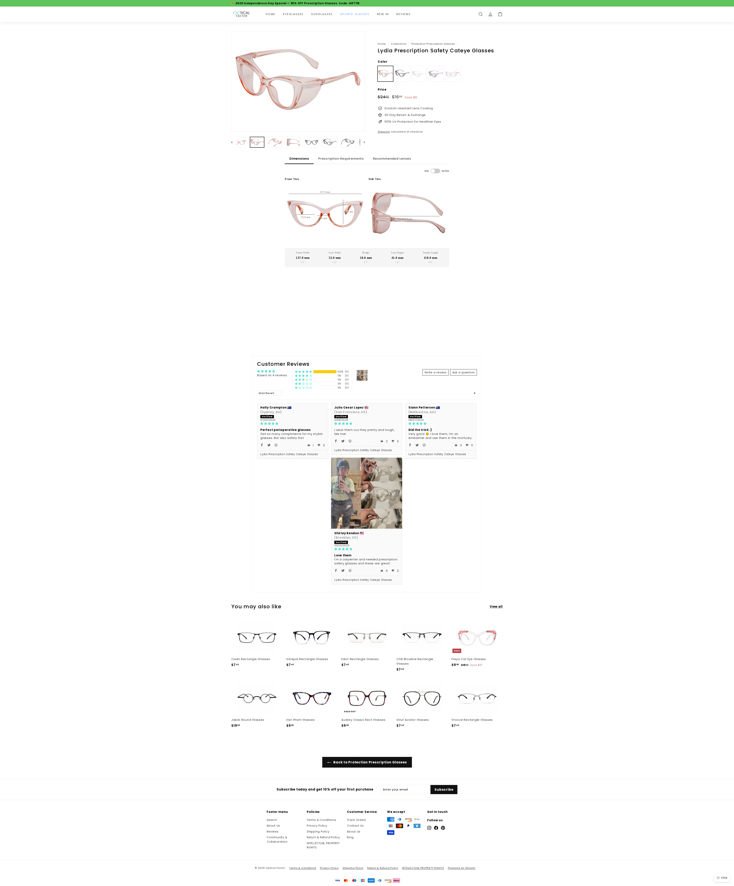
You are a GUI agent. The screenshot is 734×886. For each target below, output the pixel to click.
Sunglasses (322, 14)
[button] (303, 371)
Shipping (384, 131)
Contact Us (355, 826)
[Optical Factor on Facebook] (436, 827)
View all (496, 606)
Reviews (403, 14)
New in (383, 14)
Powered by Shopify (462, 868)
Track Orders (356, 820)
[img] (292, 424)
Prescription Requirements (341, 158)
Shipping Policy (318, 831)
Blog (350, 837)
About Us (273, 826)
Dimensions (299, 158)
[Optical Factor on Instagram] (429, 827)
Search (272, 820)
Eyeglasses (293, 14)
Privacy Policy (317, 826)
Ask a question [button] (463, 372)
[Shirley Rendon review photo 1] (366, 493)
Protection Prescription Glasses (433, 43)
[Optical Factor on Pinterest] (443, 827)
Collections (398, 43)
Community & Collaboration (277, 839)
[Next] (362, 142)
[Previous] (233, 142)
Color (382, 61)
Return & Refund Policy (323, 837)
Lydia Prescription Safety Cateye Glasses (289, 454)
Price (382, 89)
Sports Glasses (354, 14)
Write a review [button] (436, 372)
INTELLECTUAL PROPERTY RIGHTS (323, 845)
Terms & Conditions (321, 820)
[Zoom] (298, 82)
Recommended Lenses (392, 158)
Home (270, 14)
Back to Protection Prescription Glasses (370, 762)
